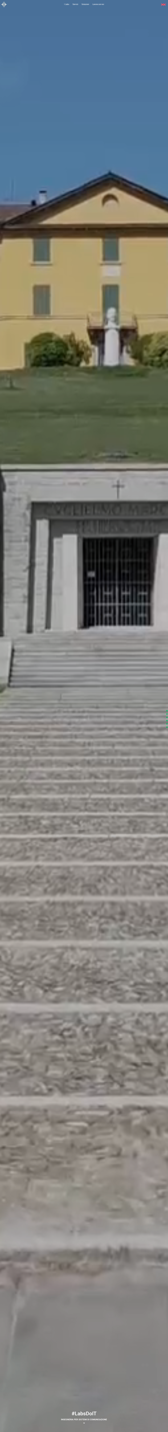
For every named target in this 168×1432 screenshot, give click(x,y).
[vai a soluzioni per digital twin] (167, 714)
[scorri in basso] (84, 1424)
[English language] (163, 4)
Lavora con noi (98, 4)
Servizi (75, 4)
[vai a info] (167, 727)
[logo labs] (4, 4)
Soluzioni (85, 4)
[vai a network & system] (167, 717)
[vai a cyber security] (167, 720)
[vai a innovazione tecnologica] (167, 711)
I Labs (66, 4)
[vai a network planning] (167, 724)
